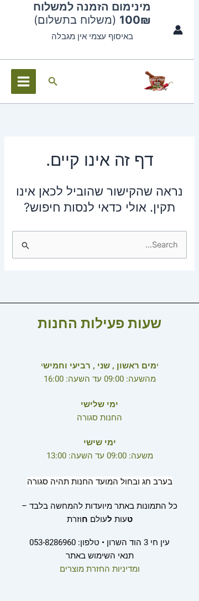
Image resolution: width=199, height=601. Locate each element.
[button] (52, 81)
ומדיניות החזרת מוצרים (100, 569)
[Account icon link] (178, 30)
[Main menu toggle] (23, 81)
